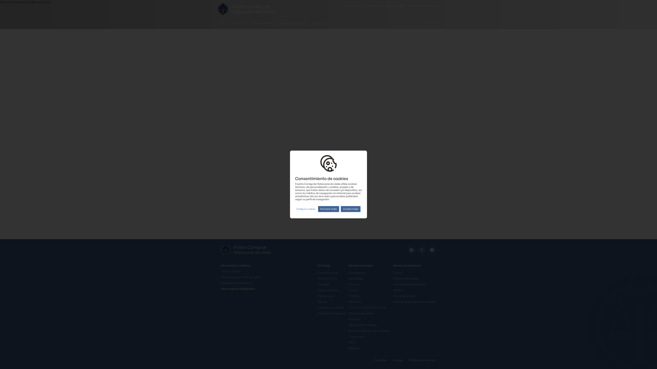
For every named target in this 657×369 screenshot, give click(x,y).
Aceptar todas (350, 209)
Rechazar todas (328, 209)
